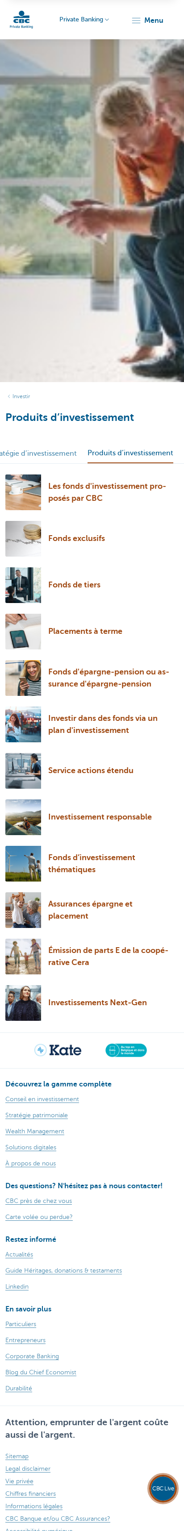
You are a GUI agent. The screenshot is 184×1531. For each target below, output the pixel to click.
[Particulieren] (21, 19)
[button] (147, 20)
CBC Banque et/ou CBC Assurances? (57, 1518)
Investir (21, 396)
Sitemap (17, 1456)
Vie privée (19, 1481)
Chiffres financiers (30, 1493)
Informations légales (34, 1506)
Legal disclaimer (27, 1468)
